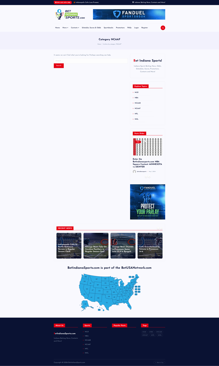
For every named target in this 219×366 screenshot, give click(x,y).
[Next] (149, 176)
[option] (148, 155)
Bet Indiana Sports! (147, 60)
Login (136, 28)
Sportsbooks (108, 28)
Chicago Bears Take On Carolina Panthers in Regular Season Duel (96, 249)
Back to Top (160, 362)
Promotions (120, 28)
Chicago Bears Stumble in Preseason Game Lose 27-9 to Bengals (123, 249)
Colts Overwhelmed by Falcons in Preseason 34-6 (149, 249)
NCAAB (138, 103)
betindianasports (141, 171)
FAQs (129, 28)
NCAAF (137, 108)
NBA (136, 98)
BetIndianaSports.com (65, 334)
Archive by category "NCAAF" (112, 44)
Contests (74, 28)
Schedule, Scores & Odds (91, 28)
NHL (137, 119)
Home (57, 28)
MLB (136, 92)
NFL (136, 114)
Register (144, 28)
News (65, 28)
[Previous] (146, 176)
